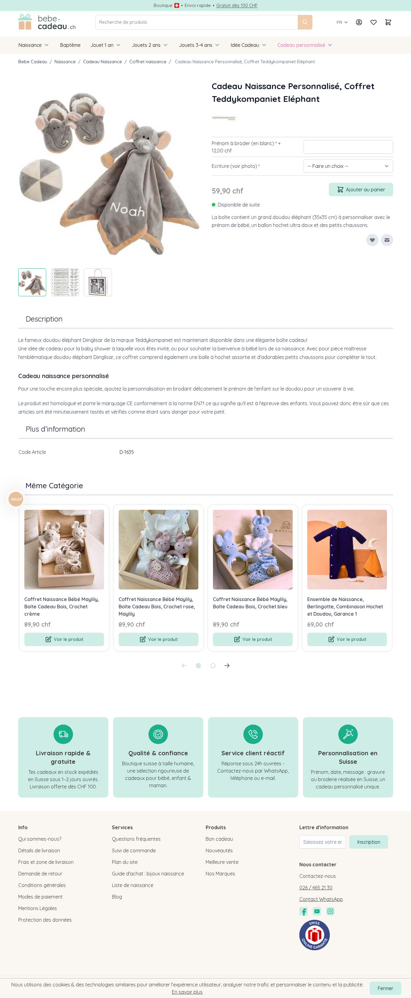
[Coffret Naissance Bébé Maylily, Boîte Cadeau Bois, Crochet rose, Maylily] (158, 549)
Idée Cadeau (245, 45)
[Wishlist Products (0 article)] (373, 22)
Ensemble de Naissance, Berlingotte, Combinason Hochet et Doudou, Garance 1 (345, 606)
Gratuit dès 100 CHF (237, 5)
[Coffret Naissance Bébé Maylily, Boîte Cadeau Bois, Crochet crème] (64, 549)
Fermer (385, 988)
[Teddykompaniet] (224, 117)
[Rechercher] (305, 22)
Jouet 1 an (101, 45)
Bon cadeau (219, 839)
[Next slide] (227, 665)
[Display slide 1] (198, 665)
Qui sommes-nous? (39, 839)
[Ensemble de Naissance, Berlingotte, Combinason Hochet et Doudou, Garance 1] (347, 549)
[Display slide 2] (213, 665)
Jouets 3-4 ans (195, 45)
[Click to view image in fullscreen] (109, 170)
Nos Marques (220, 874)
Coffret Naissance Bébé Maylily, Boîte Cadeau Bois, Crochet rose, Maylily (157, 606)
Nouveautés (219, 850)
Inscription (368, 842)
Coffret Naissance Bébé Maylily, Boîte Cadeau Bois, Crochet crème (61, 606)
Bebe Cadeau (32, 61)
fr (339, 22)
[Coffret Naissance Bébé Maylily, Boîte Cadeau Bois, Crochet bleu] (253, 549)
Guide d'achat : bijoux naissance (148, 874)
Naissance (30, 45)
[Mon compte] (359, 22)
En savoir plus (187, 992)
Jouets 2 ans (146, 45)
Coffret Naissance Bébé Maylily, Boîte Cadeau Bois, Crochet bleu (250, 603)
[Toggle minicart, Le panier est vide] (388, 22)
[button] (224, 117)
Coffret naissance (147, 61)
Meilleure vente (222, 862)
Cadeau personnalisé (301, 45)
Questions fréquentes (136, 839)
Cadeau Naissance (102, 61)
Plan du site (125, 862)
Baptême (70, 45)
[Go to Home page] (47, 22)
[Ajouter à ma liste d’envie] (372, 240)
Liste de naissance (132, 885)
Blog (117, 897)
